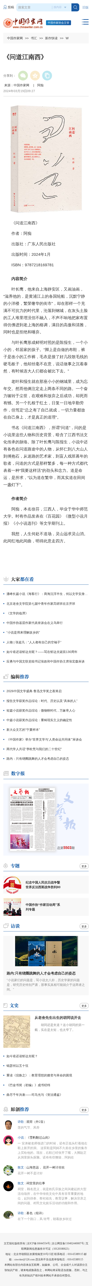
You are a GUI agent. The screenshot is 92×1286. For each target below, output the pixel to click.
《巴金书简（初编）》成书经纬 (28, 1085)
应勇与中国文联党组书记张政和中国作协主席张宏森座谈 (45, 661)
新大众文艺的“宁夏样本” (23, 729)
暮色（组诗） (35, 1213)
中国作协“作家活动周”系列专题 (43, 907)
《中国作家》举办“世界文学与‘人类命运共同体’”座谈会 (44, 739)
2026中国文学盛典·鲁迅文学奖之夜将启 (34, 691)
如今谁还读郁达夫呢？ (22, 1056)
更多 (84, 866)
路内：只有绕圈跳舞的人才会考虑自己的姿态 (37, 758)
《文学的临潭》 (17, 613)
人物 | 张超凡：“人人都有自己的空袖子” (33, 642)
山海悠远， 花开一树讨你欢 (45, 1167)
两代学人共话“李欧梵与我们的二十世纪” (34, 749)
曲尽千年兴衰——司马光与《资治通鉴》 (34, 1094)
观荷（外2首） (36, 1121)
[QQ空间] (35, 76)
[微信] (23, 76)
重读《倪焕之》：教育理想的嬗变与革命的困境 (39, 1075)
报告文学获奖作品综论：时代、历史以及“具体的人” (41, 701)
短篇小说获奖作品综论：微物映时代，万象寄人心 (40, 710)
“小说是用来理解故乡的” (23, 632)
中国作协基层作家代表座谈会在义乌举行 (34, 623)
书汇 (34, 38)
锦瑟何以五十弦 (17, 1065)
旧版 (85, 7)
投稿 (11, 7)
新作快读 (51, 38)
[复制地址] (47, 76)
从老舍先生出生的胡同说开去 (58, 1018)
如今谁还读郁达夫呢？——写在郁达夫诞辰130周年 (41, 652)
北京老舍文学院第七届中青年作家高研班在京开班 (40, 603)
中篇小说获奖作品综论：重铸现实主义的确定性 (39, 720)
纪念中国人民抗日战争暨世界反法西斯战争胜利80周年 (43, 885)
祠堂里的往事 (35, 1183)
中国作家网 (15, 38)
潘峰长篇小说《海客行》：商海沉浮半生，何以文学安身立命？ (47, 594)
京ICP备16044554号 (38, 1243)
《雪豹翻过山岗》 (38, 1137)
